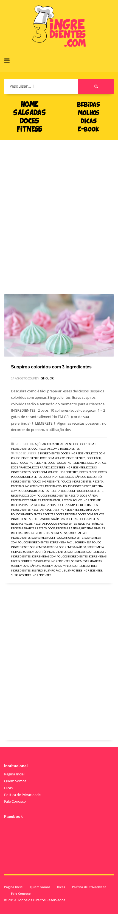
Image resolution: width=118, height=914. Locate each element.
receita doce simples (26, 500)
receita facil (51, 500)
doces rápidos (75, 476)
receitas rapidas (68, 528)
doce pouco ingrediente (29, 462)
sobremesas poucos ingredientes (45, 561)
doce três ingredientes (68, 467)
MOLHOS (88, 113)
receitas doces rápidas (48, 519)
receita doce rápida (83, 495)
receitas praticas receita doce (33, 528)
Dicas (8, 787)
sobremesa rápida (72, 547)
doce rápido (41, 467)
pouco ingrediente (46, 481)
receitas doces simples (82, 519)
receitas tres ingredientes (30, 533)
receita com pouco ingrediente (68, 486)
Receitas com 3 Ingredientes (59, 448)
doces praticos (53, 476)
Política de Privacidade (22, 794)
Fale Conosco (15, 801)
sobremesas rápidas (26, 565)
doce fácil (93, 458)
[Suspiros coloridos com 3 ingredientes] (59, 325)
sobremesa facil (62, 542)
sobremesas (76, 551)
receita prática (22, 504)
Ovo (34, 448)
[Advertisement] (59, 209)
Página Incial (14, 774)
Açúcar (40, 444)
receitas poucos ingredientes (55, 523)
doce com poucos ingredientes (62, 458)
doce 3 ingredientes (75, 453)
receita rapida (45, 504)
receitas (38, 509)
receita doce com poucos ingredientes (39, 495)
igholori (47, 378)
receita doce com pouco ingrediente (76, 490)
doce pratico (96, 462)
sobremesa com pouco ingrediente (57, 537)
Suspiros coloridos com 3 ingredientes (51, 367)
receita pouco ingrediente (81, 500)
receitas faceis (21, 523)
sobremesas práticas (86, 561)
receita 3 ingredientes (27, 486)
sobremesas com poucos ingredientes (60, 556)
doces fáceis (88, 472)
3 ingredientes (49, 453)
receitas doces (53, 514)
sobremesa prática (44, 547)
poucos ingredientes (76, 481)
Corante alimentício (62, 444)
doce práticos (21, 467)
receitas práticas (90, 523)
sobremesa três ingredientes (44, 551)
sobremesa (59, 533)
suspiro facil (53, 570)
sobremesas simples (56, 565)
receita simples (68, 504)
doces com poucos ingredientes (55, 472)
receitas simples (93, 528)
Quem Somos (15, 780)
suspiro (37, 570)
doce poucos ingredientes (67, 462)
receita (97, 481)
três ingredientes (38, 575)
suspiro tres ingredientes (83, 570)
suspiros (17, 575)
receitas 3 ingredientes (62, 509)
